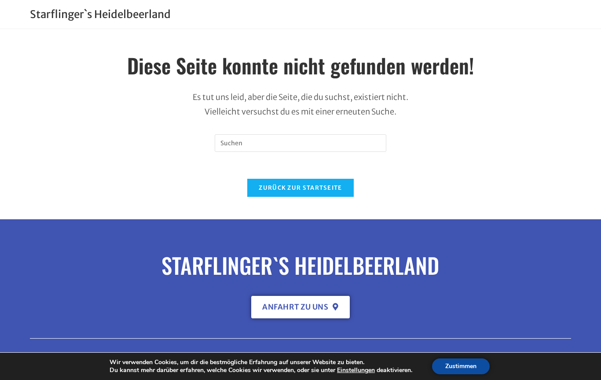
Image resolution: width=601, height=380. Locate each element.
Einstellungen (356, 370)
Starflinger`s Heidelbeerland (100, 14)
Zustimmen (460, 366)
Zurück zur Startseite (300, 188)
